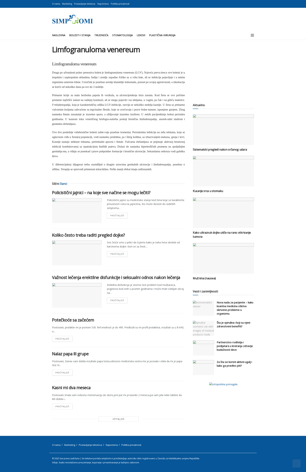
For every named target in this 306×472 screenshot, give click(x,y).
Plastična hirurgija (162, 35)
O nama (56, 3)
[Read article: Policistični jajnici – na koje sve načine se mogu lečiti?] (77, 210)
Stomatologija (122, 35)
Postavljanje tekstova (84, 3)
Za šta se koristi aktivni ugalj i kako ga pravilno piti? (234, 363)
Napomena (103, 3)
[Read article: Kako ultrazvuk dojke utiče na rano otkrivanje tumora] (223, 212)
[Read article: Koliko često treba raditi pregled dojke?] (77, 253)
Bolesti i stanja (79, 35)
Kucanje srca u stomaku (208, 191)
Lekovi (141, 35)
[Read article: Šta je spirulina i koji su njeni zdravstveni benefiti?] (203, 328)
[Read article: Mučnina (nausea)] (223, 258)
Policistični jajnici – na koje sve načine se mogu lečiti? (101, 192)
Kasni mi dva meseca (71, 387)
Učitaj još (118, 419)
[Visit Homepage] (72, 19)
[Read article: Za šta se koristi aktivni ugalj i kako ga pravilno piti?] (203, 367)
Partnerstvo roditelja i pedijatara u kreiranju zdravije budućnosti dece (235, 345)
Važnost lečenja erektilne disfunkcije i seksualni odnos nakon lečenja (116, 277)
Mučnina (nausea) (204, 278)
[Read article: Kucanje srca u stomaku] (223, 171)
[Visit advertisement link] (223, 384)
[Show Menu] (252, 35)
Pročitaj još (119, 215)
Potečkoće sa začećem (73, 320)
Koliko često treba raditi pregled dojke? (88, 235)
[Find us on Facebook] (249, 4)
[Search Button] (244, 35)
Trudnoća (101, 35)
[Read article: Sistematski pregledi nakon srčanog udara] (223, 129)
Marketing (67, 3)
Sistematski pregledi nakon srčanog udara (220, 149)
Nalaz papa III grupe (70, 354)
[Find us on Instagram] (253, 4)
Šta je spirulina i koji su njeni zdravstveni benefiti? (233, 324)
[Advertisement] (223, 70)
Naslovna (58, 35)
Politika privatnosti (120, 3)
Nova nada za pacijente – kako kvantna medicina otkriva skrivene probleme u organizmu (235, 308)
